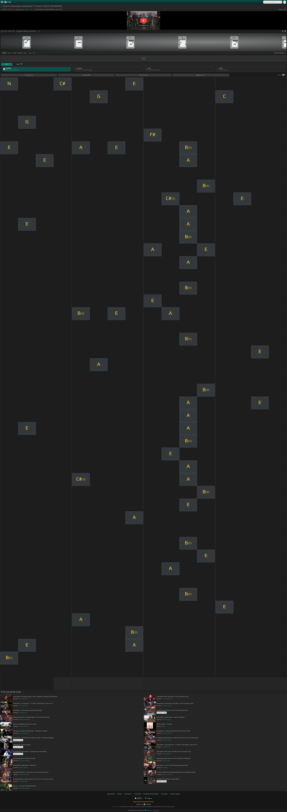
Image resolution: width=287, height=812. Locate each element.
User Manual (164, 794)
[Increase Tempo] (13, 31)
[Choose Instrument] (34, 53)
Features (119, 794)
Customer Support (175, 794)
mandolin (20, 53)
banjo (25, 53)
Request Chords (161, 712)
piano (9, 53)
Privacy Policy (137, 794)
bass (30, 53)
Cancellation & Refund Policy (150, 794)
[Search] (280, 2)
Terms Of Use (128, 794)
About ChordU (111, 794)
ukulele (14, 53)
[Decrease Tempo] (2, 31)
